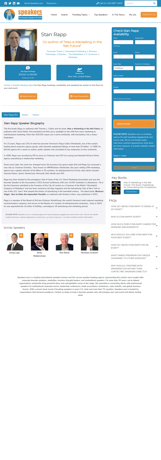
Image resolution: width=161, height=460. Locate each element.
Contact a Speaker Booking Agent (19, 85)
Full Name (116, 46)
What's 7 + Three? (120, 156)
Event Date (117, 64)
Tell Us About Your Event (122, 99)
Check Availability (80, 96)
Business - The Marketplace (70, 54)
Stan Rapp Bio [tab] (11, 114)
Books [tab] (25, 114)
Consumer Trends (55, 51)
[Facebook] (6, 3)
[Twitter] (10, 3)
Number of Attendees (143, 64)
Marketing (72, 57)
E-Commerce (91, 54)
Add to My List (29, 96)
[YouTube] (18, 3)
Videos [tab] (35, 114)
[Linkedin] (14, 3)
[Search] (154, 3)
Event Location (119, 76)
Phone (138, 52)
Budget (116, 87)
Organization (140, 38)
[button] (57, 3)
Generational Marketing (75, 51)
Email (115, 52)
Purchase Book (131, 192)
